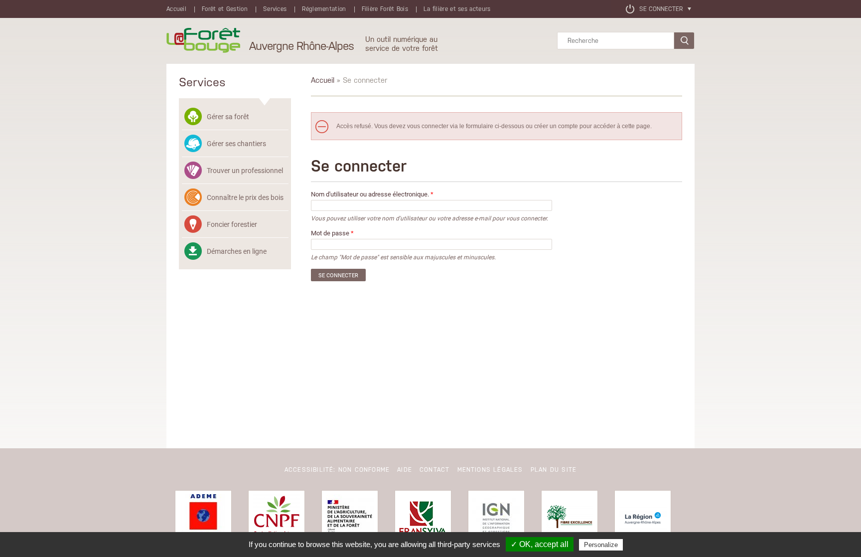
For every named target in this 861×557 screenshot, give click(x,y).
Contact (434, 469)
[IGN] (496, 519)
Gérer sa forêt (228, 116)
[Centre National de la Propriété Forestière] (276, 519)
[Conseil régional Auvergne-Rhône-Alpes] (643, 519)
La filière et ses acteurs (457, 8)
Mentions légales (490, 469)
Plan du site (553, 469)
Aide (404, 469)
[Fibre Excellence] (569, 519)
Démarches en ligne (237, 251)
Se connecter (661, 8)
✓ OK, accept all (540, 544)
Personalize (601, 545)
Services (275, 8)
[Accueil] (203, 41)
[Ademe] (203, 519)
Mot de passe (332, 233)
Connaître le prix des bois (245, 197)
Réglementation (324, 8)
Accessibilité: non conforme (337, 469)
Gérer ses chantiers (236, 143)
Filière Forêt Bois (385, 8)
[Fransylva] (423, 519)
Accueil (176, 8)
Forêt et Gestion (225, 8)
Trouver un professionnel (245, 170)
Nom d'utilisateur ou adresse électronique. (372, 194)
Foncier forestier (232, 224)
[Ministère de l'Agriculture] (350, 519)
